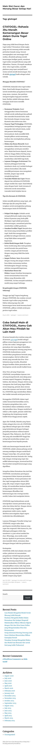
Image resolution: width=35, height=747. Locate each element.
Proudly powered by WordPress (11, 743)
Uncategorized (9, 734)
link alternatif (21, 580)
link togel (28, 580)
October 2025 (9, 701)
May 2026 (8, 683)
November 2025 (10, 698)
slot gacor (17, 582)
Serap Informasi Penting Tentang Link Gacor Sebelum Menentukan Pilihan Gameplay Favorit (18, 635)
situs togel (11, 582)
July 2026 (7, 678)
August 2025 (8, 706)
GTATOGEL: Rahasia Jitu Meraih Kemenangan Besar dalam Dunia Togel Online (15, 33)
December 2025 (10, 696)
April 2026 (8, 686)
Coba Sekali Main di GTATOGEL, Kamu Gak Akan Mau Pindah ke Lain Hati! (17, 327)
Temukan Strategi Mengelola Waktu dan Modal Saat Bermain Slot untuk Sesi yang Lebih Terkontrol (17, 642)
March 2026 (8, 688)
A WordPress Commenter (12, 659)
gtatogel (13, 315)
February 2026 (9, 691)
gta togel (14, 339)
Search (5, 594)
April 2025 (8, 715)
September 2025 (10, 703)
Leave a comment (23, 315)
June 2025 (8, 710)
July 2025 (7, 708)
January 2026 (9, 693)
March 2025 (8, 718)
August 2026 (9, 676)
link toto (5, 582)
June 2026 (8, 681)
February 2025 (9, 720)
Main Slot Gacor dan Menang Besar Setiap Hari (17, 7)
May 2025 (7, 713)
